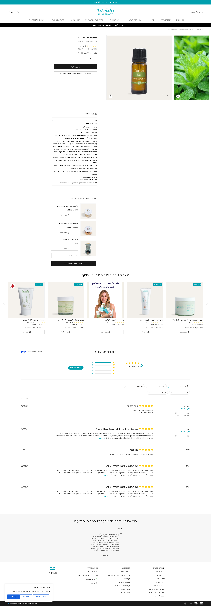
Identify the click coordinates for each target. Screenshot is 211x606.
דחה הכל (26, 597)
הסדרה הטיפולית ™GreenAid (186, 29)
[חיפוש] (17, 12)
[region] (28, 593)
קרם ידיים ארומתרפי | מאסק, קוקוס (150, 320)
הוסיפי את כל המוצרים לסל (73, 264)
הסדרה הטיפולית (116, 20)
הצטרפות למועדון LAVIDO (114, 320)
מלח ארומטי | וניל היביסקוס (68, 224)
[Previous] (167, 96)
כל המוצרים (180, 20)
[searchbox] (179, 386)
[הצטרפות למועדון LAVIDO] (105, 300)
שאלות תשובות (125, 572)
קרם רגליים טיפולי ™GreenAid (34, 320)
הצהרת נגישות (125, 589)
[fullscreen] (178, 96)
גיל (188, 413)
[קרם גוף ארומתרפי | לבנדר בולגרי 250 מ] (184, 300)
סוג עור (186, 415)
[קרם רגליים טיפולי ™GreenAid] (26, 300)
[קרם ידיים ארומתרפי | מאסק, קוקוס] (145, 300)
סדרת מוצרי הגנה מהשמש (94, 20)
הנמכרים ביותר (166, 20)
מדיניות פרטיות (125, 592)
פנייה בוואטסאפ (90, 579)
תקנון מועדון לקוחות (124, 582)
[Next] (162, 96)
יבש (178, 415)
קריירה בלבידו (160, 572)
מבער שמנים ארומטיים (70, 240)
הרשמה (193, 12)
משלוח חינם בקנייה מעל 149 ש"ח (105, 2)
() (12, 12)
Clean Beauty (160, 579)
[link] (104, 373)
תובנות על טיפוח (159, 586)
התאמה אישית (41, 597)
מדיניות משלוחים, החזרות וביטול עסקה (118, 575)
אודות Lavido (160, 575)
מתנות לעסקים (160, 596)
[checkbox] (134, 386)
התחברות (200, 12)
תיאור (95, 120)
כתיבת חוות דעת (76, 368)
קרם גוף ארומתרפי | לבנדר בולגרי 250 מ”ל (188, 320)
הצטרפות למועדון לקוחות (157, 589)
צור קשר (92, 583)
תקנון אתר (127, 579)
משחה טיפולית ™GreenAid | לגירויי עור (70, 320)
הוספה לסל (75, 67)
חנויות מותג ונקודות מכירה (157, 592)
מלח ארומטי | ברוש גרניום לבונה (67, 206)
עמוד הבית (200, 29)
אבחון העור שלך (160, 582)
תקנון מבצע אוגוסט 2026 (122, 586)
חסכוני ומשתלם (75, 20)
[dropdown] (156, 386)
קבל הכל (13, 597)
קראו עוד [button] (101, 438)
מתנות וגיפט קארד (58, 20)
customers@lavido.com (86, 575)
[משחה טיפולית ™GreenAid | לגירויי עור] (66, 300)
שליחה (105, 555)
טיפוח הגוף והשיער (135, 20)
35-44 (177, 413)
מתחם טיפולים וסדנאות (37, 20)
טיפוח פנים (152, 20)
